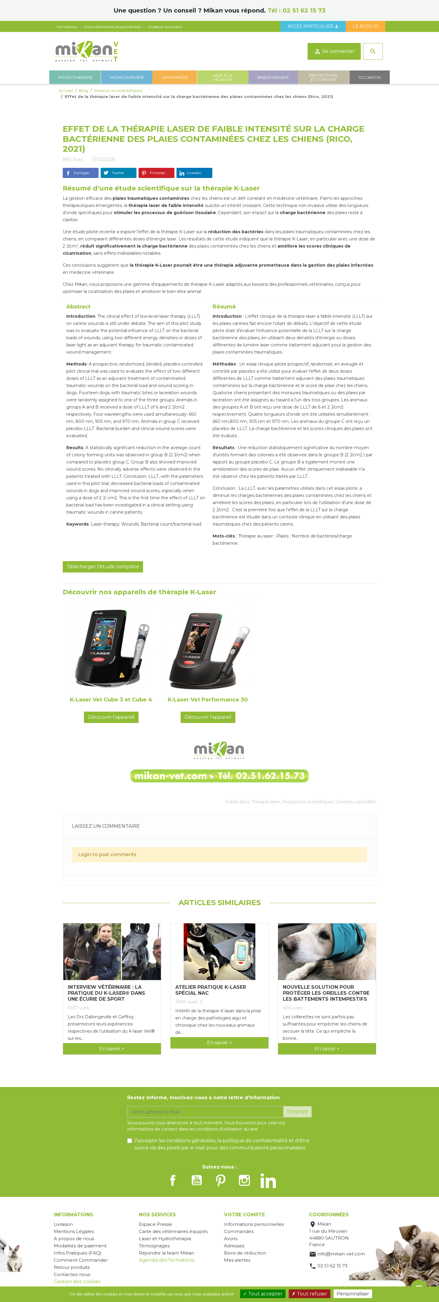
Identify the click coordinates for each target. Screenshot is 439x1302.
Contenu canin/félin (356, 801)
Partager (81, 173)
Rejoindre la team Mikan (166, 1253)
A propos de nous (74, 1238)
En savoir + (112, 1048)
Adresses (234, 1246)
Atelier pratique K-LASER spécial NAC (210, 990)
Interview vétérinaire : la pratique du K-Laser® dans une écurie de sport (106, 993)
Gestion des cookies (77, 1281)
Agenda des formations (166, 1260)
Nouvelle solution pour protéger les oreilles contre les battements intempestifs (326, 993)
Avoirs (230, 1238)
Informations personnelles (254, 1224)
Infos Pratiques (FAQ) (78, 1253)
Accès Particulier (313, 26)
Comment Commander (81, 1260)
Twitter (117, 173)
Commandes (239, 1231)
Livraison (63, 1224)
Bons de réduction (245, 1253)
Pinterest (157, 173)
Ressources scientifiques (308, 801)
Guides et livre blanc (165, 26)
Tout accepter (265, 1294)
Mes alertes (237, 1260)
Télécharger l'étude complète (103, 566)
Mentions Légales (74, 1231)
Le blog (365, 26)
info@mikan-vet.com (341, 1254)
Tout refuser (311, 1294)
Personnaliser (353, 1294)
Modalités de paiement (80, 1246)
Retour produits (72, 1267)
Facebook (172, 1180)
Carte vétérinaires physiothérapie (112, 26)
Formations (67, 26)
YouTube (196, 1180)
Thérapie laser (265, 801)
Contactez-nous (72, 1274)
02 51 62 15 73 (304, 10)
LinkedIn (194, 173)
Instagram (244, 1180)
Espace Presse (155, 1224)
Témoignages (154, 1246)
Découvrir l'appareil (111, 717)
